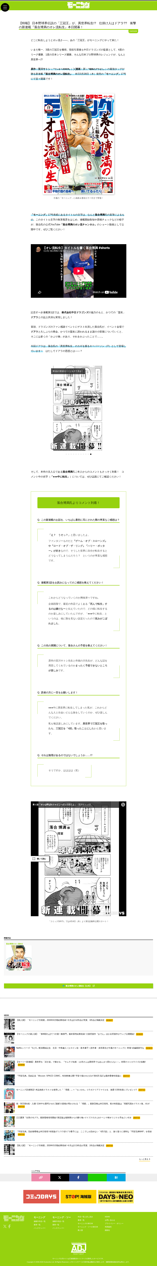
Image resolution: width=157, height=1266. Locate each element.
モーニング (39, 1217)
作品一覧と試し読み (85, 1217)
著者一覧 (37, 1225)
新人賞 (80, 1230)
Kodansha (47, 1262)
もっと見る (143, 1159)
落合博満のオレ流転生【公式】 (79, 986)
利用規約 (108, 1227)
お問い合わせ (110, 1220)
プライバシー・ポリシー (114, 1223)
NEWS (107, 1217)
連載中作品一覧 (40, 1221)
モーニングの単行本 (85, 1223)
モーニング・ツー (61, 1217)
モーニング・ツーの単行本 (88, 1227)
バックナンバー (40, 1228)
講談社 (107, 1230)
